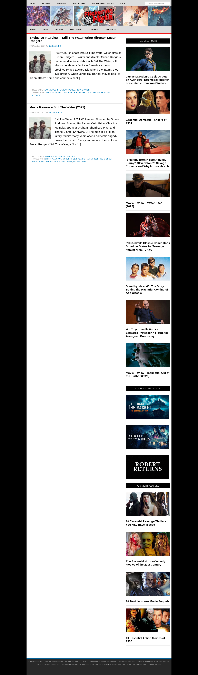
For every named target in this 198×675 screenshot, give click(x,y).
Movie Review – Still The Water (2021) (57, 107)
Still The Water (95, 93)
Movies (71, 90)
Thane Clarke (80, 162)
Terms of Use (106, 664)
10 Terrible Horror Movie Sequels (147, 601)
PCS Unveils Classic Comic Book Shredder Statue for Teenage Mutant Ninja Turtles (148, 246)
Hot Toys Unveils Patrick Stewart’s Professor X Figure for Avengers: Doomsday (147, 333)
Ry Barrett (81, 93)
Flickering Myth (99, 16)
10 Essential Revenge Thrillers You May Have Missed (146, 523)
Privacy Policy (120, 664)
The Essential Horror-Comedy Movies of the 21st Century (145, 563)
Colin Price (69, 93)
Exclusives (50, 90)
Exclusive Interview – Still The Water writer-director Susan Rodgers (72, 39)
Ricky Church (83, 90)
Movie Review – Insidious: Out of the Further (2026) (147, 374)
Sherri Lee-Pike (95, 159)
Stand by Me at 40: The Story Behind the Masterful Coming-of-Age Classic (147, 289)
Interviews (62, 90)
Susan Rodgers (64, 162)
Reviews (56, 156)
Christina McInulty (54, 93)
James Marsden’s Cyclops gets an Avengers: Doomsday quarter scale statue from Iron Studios (147, 80)
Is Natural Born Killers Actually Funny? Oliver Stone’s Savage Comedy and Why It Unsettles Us (147, 163)
